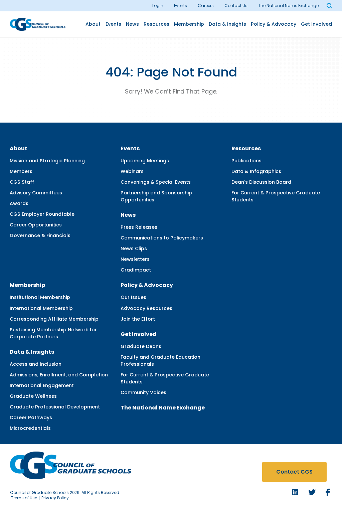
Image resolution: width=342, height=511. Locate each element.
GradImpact (136, 270)
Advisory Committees (36, 192)
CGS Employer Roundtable (42, 214)
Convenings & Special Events (156, 182)
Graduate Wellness (33, 396)
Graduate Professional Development (55, 406)
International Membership (41, 308)
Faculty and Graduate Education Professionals (160, 360)
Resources (156, 24)
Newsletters (135, 259)
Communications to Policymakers (162, 237)
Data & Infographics (256, 171)
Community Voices (143, 392)
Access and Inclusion (35, 364)
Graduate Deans (141, 346)
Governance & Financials (40, 235)
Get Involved (316, 24)
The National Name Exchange (288, 5)
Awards (19, 203)
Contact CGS (294, 472)
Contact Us (235, 5)
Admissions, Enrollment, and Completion (59, 374)
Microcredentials (30, 428)
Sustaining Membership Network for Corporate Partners (53, 333)
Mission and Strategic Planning (47, 160)
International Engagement (42, 385)
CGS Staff (22, 182)
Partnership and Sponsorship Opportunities (156, 196)
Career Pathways (31, 417)
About (93, 24)
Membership (189, 24)
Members (21, 171)
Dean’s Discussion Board (261, 182)
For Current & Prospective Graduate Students (275, 196)
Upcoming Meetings (145, 160)
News (132, 24)
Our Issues (133, 297)
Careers (206, 5)
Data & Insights (227, 24)
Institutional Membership (40, 297)
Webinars (132, 171)
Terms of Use (24, 498)
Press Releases (139, 227)
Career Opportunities (36, 224)
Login (157, 5)
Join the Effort (138, 319)
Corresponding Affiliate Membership (54, 319)
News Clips (134, 248)
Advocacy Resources (146, 308)
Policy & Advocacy (273, 24)
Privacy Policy (55, 498)
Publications (246, 160)
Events (180, 5)
